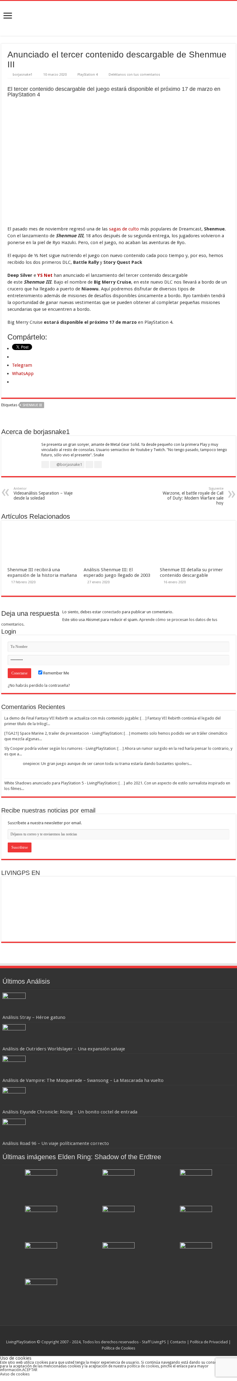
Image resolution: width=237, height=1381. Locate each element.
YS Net (44, 275)
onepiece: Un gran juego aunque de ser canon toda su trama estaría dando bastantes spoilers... (107, 763)
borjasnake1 (22, 75)
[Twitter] (121, 1334)
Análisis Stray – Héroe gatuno (33, 1017)
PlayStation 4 (87, 75)
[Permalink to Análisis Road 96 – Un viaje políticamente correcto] (14, 1129)
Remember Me (55, 673)
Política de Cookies (118, 1348)
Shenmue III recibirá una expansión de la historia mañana (42, 572)
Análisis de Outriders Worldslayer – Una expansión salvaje (63, 1049)
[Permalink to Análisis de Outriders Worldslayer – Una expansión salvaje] (14, 1035)
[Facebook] (115, 1334)
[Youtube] (127, 1334)
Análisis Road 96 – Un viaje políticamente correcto (55, 1143)
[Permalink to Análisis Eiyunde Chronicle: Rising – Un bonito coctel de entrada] (14, 1098)
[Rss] (109, 1334)
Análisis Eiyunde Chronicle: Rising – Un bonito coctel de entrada (69, 1112)
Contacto (178, 1342)
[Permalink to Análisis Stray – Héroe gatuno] (14, 1003)
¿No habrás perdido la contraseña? (39, 685)
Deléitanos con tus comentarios (134, 75)
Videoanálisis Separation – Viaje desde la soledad (43, 493)
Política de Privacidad (209, 1342)
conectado (111, 612)
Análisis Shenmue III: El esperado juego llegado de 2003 (117, 572)
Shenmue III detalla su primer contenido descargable (191, 572)
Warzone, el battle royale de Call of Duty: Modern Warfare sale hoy (193, 496)
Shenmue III (32, 405)
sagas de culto (124, 229)
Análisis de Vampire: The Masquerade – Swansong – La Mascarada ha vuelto (83, 1080)
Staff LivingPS (154, 1342)
